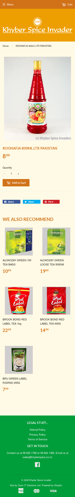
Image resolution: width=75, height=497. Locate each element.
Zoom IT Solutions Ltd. (29, 485)
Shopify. (58, 485)
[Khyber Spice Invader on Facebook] (37, 465)
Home (6, 45)
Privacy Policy (37, 434)
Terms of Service (37, 439)
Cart (69, 4)
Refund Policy (38, 429)
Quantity (7, 167)
